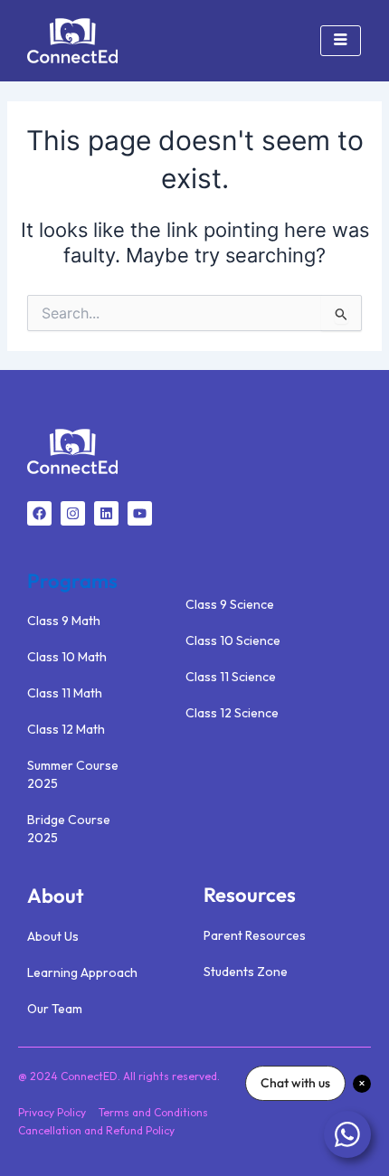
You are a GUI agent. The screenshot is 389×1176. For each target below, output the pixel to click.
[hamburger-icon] (340, 40)
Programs (72, 580)
